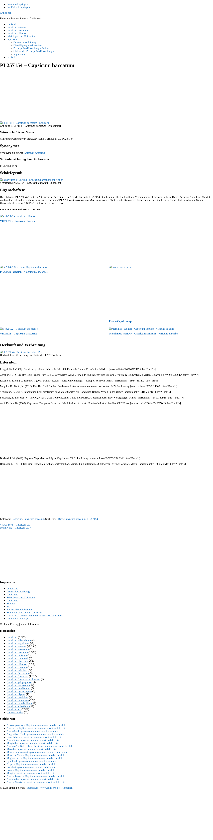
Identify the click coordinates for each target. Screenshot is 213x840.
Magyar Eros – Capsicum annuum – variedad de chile (35, 758)
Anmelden (67, 787)
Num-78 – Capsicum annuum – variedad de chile (32, 731)
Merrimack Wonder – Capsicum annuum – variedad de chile (143, 333)
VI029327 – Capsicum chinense (17, 221)
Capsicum (17, 519)
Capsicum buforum (17, 655)
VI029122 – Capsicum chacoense (18, 333)
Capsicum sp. (14, 709)
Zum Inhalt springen (17, 4)
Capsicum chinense (17, 664)
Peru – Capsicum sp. (120, 321)
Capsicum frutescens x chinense (23, 679)
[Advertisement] (100, 95)
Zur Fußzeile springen (18, 7)
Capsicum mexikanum (18, 688)
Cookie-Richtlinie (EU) (19, 618)
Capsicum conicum (17, 667)
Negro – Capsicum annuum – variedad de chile (31, 764)
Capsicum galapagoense (19, 682)
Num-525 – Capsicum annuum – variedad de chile (33, 740)
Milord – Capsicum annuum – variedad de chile (32, 749)
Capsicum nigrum (16, 694)
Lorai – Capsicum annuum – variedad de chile (31, 770)
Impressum (12, 588)
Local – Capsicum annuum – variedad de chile (31, 767)
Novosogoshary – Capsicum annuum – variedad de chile (36, 725)
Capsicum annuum (16, 646)
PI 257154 (92, 519)
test (8, 606)
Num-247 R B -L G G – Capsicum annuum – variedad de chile (40, 746)
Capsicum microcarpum (19, 691)
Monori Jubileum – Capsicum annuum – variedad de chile (37, 752)
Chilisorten (5, 12)
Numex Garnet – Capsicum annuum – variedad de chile (36, 776)
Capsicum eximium (17, 670)
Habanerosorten (15, 712)
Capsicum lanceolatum (18, 685)
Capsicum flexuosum (18, 673)
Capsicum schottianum (18, 706)
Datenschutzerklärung (18, 591)
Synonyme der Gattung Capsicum (24, 612)
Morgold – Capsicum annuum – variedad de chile (33, 743)
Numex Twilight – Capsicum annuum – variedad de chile (37, 728)
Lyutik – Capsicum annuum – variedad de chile (31, 761)
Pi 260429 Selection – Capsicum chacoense (24, 271)
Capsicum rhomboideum (19, 703)
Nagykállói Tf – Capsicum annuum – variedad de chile (35, 734)
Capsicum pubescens (18, 700)
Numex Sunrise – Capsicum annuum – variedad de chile (36, 782)
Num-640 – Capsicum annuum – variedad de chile (33, 779)
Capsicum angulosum (18, 643)
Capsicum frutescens (17, 676)
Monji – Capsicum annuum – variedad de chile (31, 773)
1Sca (60, 519)
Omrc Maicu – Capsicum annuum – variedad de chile (35, 737)
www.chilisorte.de (50, 787)
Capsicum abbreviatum (19, 640)
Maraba (11, 603)
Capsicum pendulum (17, 697)
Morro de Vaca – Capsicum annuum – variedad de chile (36, 755)
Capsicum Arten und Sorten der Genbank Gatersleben (35, 615)
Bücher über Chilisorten (19, 609)
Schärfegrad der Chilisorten (21, 597)
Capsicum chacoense (18, 661)
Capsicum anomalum (18, 649)
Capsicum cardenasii (17, 658)
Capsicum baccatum (34, 519)
